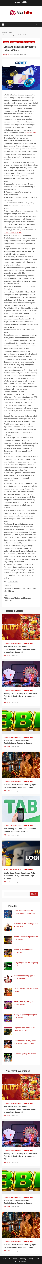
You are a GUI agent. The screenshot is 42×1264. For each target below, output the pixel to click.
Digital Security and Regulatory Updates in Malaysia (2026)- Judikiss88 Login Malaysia (21, 853)
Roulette (31, 1259)
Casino (6, 42)
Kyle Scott (6, 54)
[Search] (36, 24)
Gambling (14, 42)
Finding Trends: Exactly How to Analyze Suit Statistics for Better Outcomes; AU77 (21, 674)
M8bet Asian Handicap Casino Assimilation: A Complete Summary (21, 721)
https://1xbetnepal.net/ (13, 232)
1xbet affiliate (30, 133)
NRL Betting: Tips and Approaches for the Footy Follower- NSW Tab (21, 809)
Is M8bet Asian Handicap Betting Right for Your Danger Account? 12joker (21, 765)
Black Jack (6, 1259)
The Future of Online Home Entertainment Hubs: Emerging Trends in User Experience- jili (21, 627)
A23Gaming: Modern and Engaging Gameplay (17, 598)
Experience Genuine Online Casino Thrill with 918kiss (20, 588)
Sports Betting (29, 42)
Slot (20, 42)
